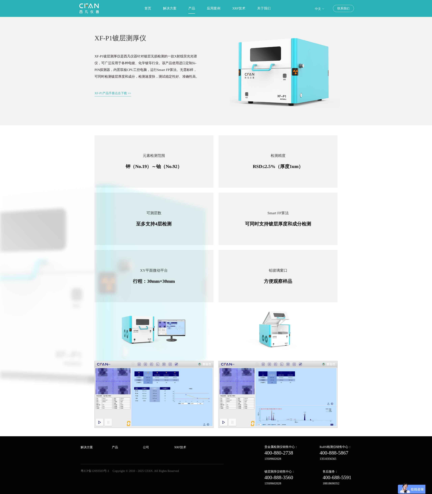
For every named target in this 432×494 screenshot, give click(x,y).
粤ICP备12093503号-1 (95, 471)
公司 (146, 447)
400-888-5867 (334, 453)
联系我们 (343, 8)
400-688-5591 (337, 477)
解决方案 (170, 8)
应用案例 (213, 8)
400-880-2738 (278, 453)
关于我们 (264, 8)
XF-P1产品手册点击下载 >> (112, 93)
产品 (191, 8)
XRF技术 (238, 8)
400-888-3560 (278, 477)
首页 (147, 8)
